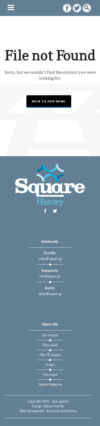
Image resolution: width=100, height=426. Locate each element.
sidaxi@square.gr (50, 259)
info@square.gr (50, 276)
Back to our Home (49, 101)
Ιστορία (50, 365)
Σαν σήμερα (50, 335)
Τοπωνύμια (50, 375)
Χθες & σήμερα (50, 355)
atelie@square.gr (50, 294)
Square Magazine (50, 384)
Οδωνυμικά (50, 345)
